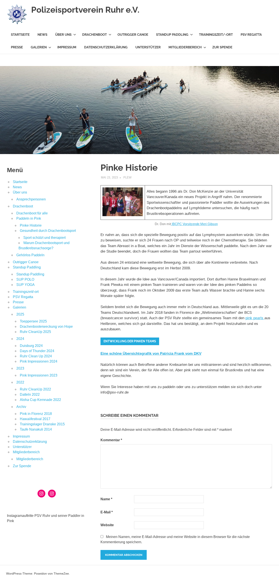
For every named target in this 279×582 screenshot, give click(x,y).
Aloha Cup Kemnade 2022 (40, 400)
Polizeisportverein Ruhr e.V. (85, 10)
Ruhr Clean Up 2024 (36, 356)
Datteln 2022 (30, 394)
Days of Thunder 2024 (37, 351)
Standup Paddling (172, 35)
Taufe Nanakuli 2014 (36, 429)
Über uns (63, 35)
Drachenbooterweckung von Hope (46, 326)
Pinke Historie (31, 225)
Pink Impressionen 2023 (38, 375)
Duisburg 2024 (31, 346)
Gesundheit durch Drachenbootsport (48, 230)
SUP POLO (25, 279)
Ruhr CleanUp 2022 (35, 389)
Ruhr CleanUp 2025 (35, 332)
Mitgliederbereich (185, 47)
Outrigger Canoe (132, 35)
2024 (20, 339)
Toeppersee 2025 (33, 321)
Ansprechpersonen (31, 199)
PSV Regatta (251, 35)
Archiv (21, 407)
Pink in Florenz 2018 (36, 414)
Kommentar (111, 440)
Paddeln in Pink (28, 218)
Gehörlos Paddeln (30, 255)
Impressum (66, 47)
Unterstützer (148, 47)
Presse (17, 47)
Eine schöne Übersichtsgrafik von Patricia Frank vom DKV (150, 353)
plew (127, 177)
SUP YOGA (25, 285)
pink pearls (254, 318)
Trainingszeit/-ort (216, 35)
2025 (20, 314)
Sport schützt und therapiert (44, 237)
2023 (20, 368)
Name (106, 499)
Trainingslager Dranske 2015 (42, 424)
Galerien (39, 47)
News (42, 35)
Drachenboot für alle (32, 213)
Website (107, 525)
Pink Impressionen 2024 (38, 361)
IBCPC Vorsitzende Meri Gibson (194, 224)
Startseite (20, 35)
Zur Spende (222, 47)
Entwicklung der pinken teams (130, 341)
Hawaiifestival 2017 (35, 419)
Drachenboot (94, 35)
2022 (20, 382)
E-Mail (106, 512)
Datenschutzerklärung (106, 47)
